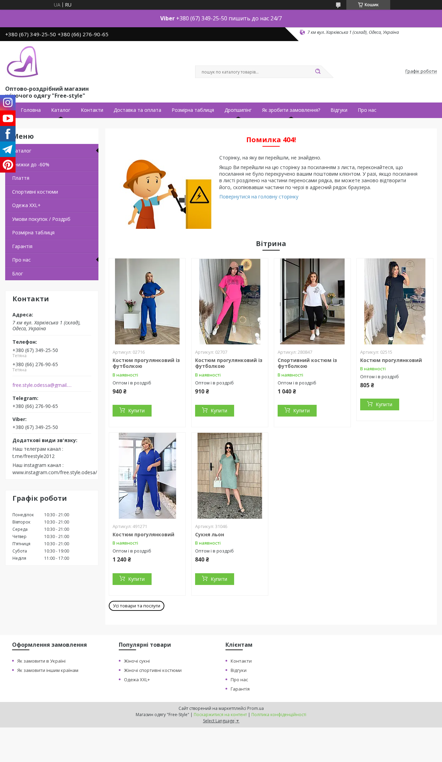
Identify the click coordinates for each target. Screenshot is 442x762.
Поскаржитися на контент (220, 714)
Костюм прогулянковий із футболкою (146, 363)
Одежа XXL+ (137, 679)
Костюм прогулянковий (391, 360)
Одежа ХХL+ (26, 205)
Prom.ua (255, 708)
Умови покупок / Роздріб (41, 219)
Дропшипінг (238, 110)
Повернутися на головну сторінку (258, 196)
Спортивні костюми (35, 191)
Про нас (367, 110)
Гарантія (22, 246)
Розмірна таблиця (193, 110)
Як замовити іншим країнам (47, 670)
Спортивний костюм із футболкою (307, 363)
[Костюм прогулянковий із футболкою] (147, 301)
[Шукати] (318, 72)
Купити (136, 410)
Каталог (60, 110)
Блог (17, 273)
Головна (31, 110)
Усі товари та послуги (136, 606)
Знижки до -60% (30, 164)
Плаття (20, 178)
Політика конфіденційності (278, 714)
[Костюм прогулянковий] (395, 301)
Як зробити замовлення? (291, 110)
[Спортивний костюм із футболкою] (312, 301)
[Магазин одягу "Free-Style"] (22, 62)
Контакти (92, 110)
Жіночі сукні (137, 661)
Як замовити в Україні (41, 661)
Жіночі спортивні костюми (153, 670)
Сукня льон (209, 534)
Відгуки (338, 110)
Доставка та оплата (137, 110)
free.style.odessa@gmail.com (42, 385)
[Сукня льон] (230, 476)
